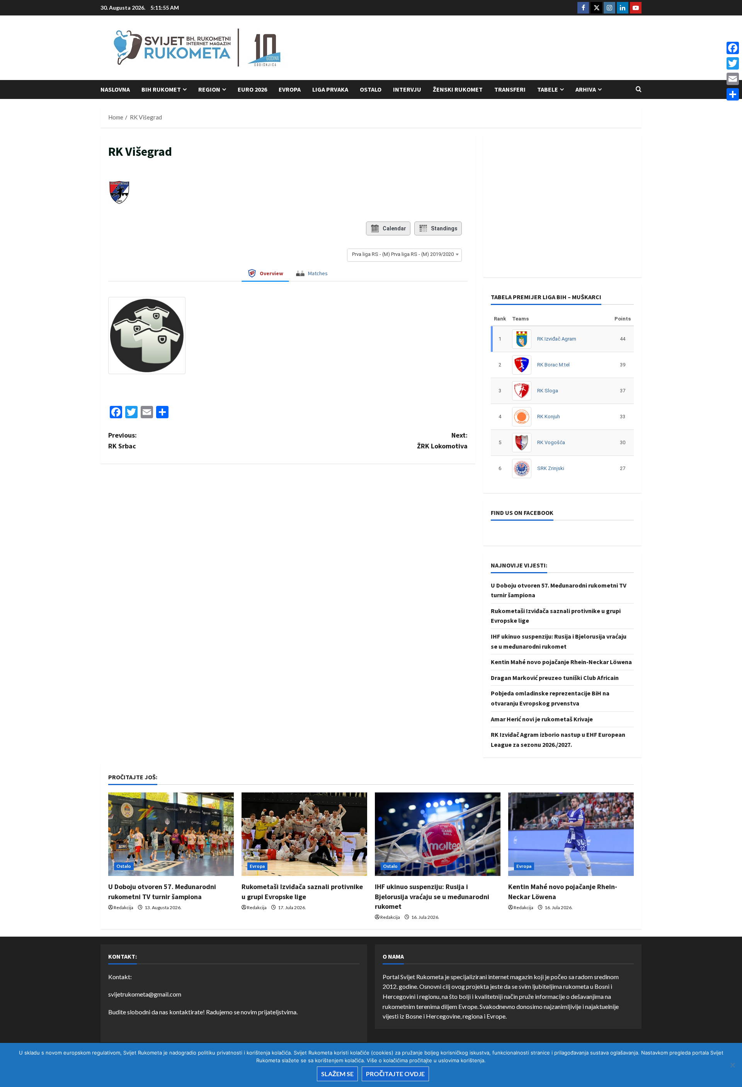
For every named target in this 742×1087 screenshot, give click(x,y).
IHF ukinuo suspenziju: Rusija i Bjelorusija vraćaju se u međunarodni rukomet (432, 896)
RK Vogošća (551, 442)
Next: (442, 441)
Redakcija (123, 907)
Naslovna (115, 89)
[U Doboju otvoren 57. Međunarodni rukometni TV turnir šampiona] (171, 834)
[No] (732, 1065)
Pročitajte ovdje (395, 1073)
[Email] (732, 79)
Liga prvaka (330, 89)
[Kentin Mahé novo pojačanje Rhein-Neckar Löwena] (571, 834)
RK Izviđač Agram (556, 339)
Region (209, 89)
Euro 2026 (252, 89)
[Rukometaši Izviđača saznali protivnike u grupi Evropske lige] (304, 834)
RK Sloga (547, 391)
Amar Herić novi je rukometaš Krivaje (542, 719)
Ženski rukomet (458, 89)
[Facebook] (732, 48)
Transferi (510, 89)
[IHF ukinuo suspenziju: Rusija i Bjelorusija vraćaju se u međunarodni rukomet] (437, 834)
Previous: (122, 441)
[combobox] (404, 254)
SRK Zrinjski (550, 468)
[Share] (732, 94)
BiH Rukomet (161, 89)
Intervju (407, 89)
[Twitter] (732, 63)
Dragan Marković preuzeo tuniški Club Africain (555, 678)
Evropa (290, 89)
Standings (444, 228)
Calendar (394, 228)
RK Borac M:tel (553, 365)
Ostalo (370, 89)
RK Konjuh (548, 416)
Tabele (547, 89)
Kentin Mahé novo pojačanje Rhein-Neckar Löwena (561, 662)
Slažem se (337, 1073)
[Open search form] (639, 89)
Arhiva (585, 89)
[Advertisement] (501, 48)
